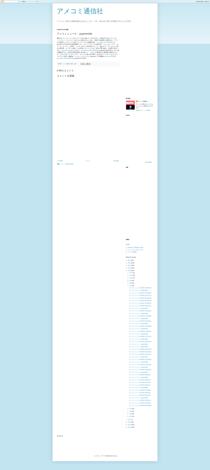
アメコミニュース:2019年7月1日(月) (140, 403)
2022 (129, 263)
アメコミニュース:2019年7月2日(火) (140, 400)
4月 (130, 414)
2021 (129, 265)
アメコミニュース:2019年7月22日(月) (140, 311)
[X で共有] (85, 64)
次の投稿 (60, 161)
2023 (129, 260)
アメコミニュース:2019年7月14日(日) (140, 352)
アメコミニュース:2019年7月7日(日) (140, 382)
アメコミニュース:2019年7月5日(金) (140, 390)
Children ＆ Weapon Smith (135, 247)
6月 (130, 408)
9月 (130, 280)
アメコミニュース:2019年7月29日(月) (140, 288)
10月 (130, 278)
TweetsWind (148, 162)
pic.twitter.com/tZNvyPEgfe (65, 58)
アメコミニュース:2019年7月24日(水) (140, 303)
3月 (130, 416)
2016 (129, 422)
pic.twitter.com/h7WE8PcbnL (106, 42)
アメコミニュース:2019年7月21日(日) (140, 316)
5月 (130, 411)
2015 (129, 425)
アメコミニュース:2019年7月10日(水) (140, 369)
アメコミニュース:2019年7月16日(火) (140, 341)
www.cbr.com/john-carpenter (70, 50)
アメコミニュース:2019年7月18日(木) (140, 331)
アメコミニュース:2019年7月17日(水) (140, 336)
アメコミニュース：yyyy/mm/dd (138, 290)
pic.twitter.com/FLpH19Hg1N (90, 50)
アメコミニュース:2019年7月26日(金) (140, 298)
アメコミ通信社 (80, 11)
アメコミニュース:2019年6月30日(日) (140, 405)
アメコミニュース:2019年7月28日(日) (140, 293)
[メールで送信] (81, 64)
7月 (130, 285)
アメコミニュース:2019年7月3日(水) (140, 395)
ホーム (88, 161)
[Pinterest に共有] (89, 64)
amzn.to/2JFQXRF (110, 56)
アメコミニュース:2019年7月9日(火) (140, 375)
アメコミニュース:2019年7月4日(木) (140, 392)
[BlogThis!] (83, 64)
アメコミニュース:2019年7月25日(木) (140, 300)
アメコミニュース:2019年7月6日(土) (140, 385)
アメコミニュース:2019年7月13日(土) (140, 354)
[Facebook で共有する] (87, 64)
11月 (130, 275)
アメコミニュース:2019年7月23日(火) (140, 306)
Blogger (115, 456)
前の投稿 (116, 161)
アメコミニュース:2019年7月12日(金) (140, 359)
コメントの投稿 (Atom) (67, 164)
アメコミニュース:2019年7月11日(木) (140, 364)
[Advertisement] (88, 142)
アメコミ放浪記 (132, 252)
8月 (130, 283)
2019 (129, 270)
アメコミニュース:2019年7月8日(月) (140, 380)
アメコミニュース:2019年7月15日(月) (140, 349)
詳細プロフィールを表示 (143, 110)
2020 (129, 268)
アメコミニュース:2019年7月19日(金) (140, 326)
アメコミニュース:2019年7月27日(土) (140, 295)
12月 (130, 273)
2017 (129, 419)
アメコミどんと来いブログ (135, 250)
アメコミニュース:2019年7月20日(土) (140, 321)
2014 (129, 427)
